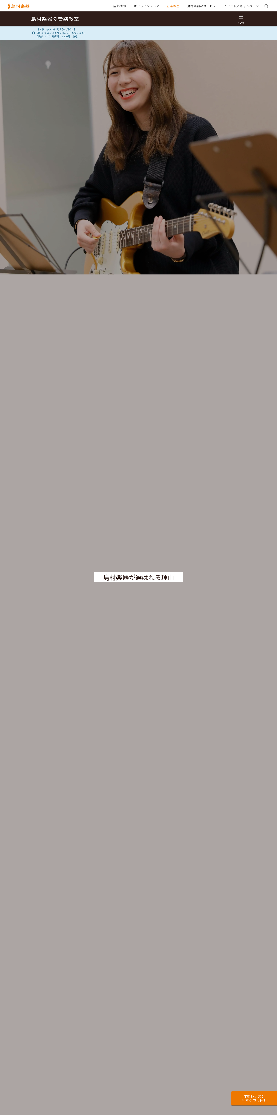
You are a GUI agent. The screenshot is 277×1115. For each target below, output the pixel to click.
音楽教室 (173, 6)
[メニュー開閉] (241, 18)
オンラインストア (147, 6)
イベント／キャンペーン (241, 6)
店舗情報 (119, 6)
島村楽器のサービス (201, 6)
